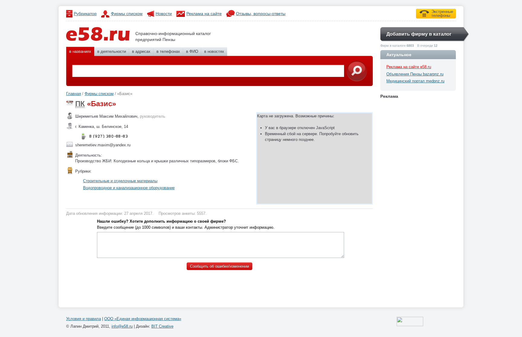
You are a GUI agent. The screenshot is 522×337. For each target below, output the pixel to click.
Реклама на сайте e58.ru (408, 67)
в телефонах (168, 51)
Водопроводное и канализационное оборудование (129, 188)
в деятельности (111, 51)
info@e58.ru (122, 326)
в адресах (141, 51)
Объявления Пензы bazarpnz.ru (414, 74)
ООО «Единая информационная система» (142, 318)
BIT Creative (162, 326)
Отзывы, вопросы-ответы (260, 13)
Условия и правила (83, 318)
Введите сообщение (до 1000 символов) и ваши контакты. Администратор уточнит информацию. (186, 224)
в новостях (214, 51)
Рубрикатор (85, 13)
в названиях (80, 51)
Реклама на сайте (204, 13)
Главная (73, 93)
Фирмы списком (127, 13)
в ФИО (192, 51)
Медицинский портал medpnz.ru (415, 81)
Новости (164, 13)
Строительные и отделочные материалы (120, 181)
